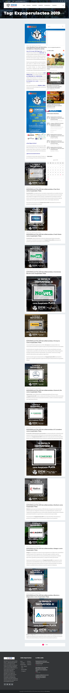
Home (46, 13)
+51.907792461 (8, 1)
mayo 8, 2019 (28, 593)
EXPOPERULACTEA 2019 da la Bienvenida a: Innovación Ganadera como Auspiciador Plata (54, 86)
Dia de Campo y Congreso (24, 670)
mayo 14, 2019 (28, 232)
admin (49, 70)
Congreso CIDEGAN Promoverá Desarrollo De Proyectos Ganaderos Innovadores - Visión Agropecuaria (56, 129)
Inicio (24, 5)
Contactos (54, 5)
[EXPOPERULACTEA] (11, 5)
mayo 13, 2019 (28, 388)
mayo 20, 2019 (28, 45)
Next (47, 644)
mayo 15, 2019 (28, 187)
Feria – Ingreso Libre (24, 667)
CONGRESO (34, 5)
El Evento (28, 5)
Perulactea (47, 691)
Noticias (33, 45)
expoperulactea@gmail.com (19, 1)
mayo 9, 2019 (28, 546)
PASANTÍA (40, 5)
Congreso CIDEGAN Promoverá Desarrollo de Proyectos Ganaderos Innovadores (54, 105)
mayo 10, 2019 (28, 427)
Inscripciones (47, 5)
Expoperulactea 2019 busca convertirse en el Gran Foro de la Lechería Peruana (57, 118)
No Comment (38, 45)
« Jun (48, 179)
